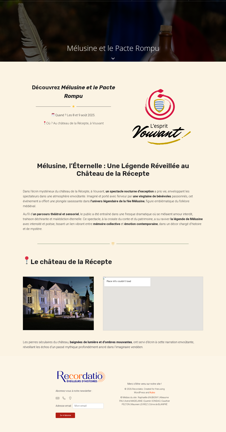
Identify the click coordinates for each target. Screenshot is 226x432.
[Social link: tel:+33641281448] (65, 398)
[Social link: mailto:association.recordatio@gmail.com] (59, 398)
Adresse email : (64, 405)
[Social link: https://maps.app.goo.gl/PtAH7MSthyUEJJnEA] (71, 398)
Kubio (152, 392)
